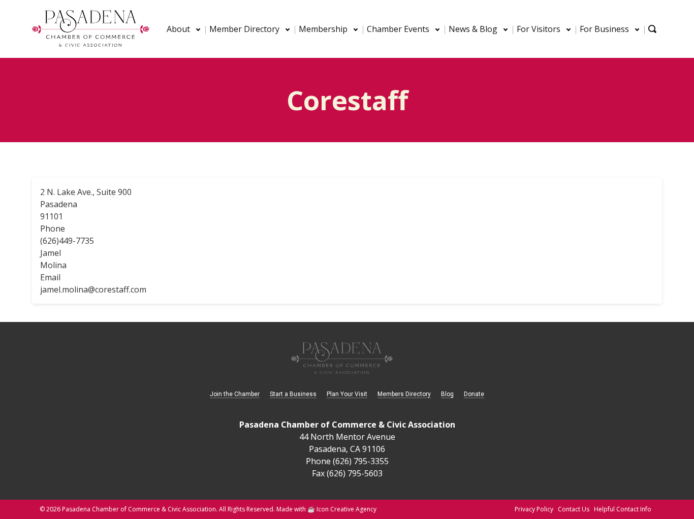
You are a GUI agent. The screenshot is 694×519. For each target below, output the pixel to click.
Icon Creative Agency (346, 509)
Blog (447, 394)
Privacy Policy (534, 509)
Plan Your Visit (347, 394)
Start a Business (293, 394)
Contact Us (573, 509)
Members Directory (404, 394)
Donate (474, 394)
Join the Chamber (235, 394)
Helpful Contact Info (622, 509)
